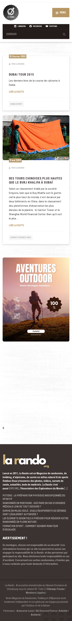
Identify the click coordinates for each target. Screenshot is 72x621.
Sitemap (51, 589)
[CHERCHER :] (36, 34)
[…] (65, 488)
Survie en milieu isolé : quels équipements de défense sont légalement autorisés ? (34, 512)
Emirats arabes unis (20, 237)
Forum (60, 589)
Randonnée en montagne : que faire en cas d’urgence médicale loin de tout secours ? (34, 504)
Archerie (35, 614)
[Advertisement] (36, 388)
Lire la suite (26, 91)
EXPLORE (14, 488)
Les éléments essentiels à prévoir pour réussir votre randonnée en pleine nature (35, 520)
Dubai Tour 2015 (21, 74)
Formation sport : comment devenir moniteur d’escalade (30, 528)
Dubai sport (16, 104)
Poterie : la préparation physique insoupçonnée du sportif (34, 497)
